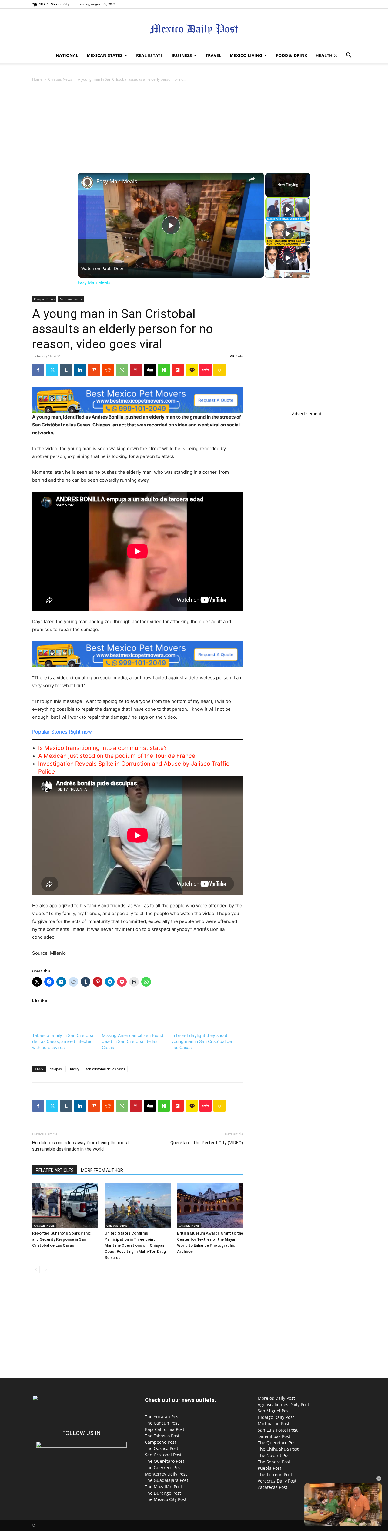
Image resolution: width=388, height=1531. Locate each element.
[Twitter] (335, 55)
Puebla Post (269, 1468)
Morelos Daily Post (276, 1398)
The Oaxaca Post (161, 1448)
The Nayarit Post (274, 1455)
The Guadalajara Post (166, 1480)
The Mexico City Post (165, 1499)
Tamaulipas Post (274, 1436)
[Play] (288, 209)
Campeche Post (160, 1442)
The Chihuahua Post (278, 1449)
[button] (348, 56)
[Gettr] (205, 370)
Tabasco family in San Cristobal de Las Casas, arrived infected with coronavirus (63, 1041)
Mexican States (104, 55)
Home (37, 79)
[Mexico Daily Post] (194, 29)
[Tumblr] (66, 370)
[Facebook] (38, 370)
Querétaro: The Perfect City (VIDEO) (206, 1142)
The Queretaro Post (277, 1443)
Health (324, 55)
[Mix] (94, 370)
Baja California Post (164, 1429)
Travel (213, 55)
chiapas (56, 1069)
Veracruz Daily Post (277, 1481)
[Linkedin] (80, 370)
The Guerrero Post (163, 1467)
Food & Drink (291, 55)
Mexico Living (246, 55)
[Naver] (164, 370)
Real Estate (149, 55)
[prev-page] (36, 1269)
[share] (251, 178)
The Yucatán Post (162, 1416)
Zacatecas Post (272, 1487)
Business (181, 55)
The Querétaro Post (164, 1461)
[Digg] (150, 370)
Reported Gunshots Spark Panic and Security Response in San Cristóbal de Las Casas (61, 1239)
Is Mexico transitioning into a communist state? (102, 747)
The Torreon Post (275, 1474)
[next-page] (45, 1269)
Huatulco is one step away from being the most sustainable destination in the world (80, 1146)
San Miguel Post (274, 1411)
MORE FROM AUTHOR (102, 1170)
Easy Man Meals (116, 181)
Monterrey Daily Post (166, 1474)
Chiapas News (60, 79)
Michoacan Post (273, 1423)
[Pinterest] (136, 370)
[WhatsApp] (122, 370)
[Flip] (178, 370)
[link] (87, 182)
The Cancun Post (162, 1423)
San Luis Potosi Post (278, 1430)
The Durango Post (163, 1493)
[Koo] (219, 370)
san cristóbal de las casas (105, 1069)
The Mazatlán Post (163, 1486)
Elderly (73, 1069)
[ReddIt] (108, 370)
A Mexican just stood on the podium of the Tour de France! (117, 755)
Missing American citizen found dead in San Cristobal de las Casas (132, 1041)
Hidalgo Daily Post (276, 1417)
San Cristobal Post (163, 1455)
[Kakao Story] (192, 370)
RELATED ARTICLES (55, 1170)
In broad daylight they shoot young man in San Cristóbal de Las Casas (201, 1041)
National (67, 55)
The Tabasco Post (162, 1436)
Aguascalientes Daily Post (283, 1404)
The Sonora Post (274, 1462)
